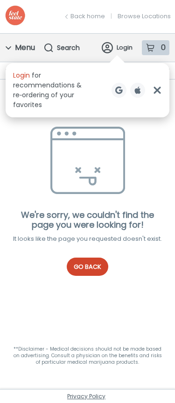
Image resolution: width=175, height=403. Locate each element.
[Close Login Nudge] (157, 90)
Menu (25, 47)
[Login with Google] (119, 90)
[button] (87, 90)
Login (125, 47)
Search (68, 47)
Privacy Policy (86, 396)
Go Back (87, 266)
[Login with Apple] (137, 90)
